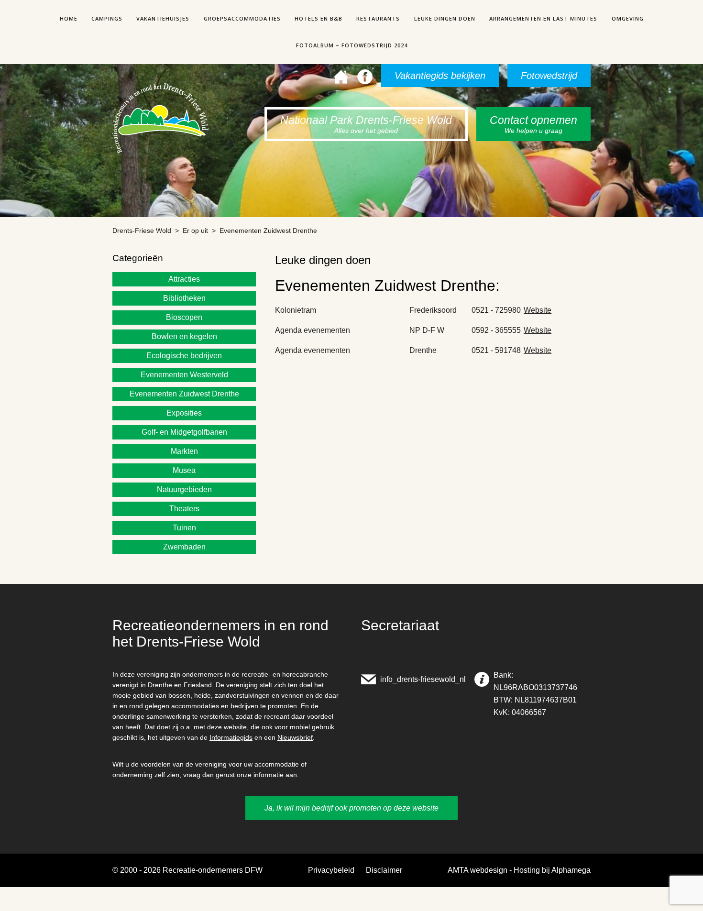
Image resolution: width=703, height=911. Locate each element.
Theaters (184, 509)
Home (68, 18)
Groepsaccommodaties (242, 18)
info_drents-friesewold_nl (423, 679)
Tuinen (184, 528)
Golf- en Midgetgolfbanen (184, 432)
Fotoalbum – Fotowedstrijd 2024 (351, 45)
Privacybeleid (331, 870)
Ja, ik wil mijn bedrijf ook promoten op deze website (351, 808)
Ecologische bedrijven (184, 355)
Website (537, 310)
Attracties (184, 279)
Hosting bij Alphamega (552, 870)
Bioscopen (184, 317)
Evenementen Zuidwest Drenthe (184, 394)
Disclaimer (384, 870)
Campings (106, 18)
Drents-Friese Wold (141, 230)
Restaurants (378, 18)
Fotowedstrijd (549, 75)
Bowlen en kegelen (184, 336)
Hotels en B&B (318, 18)
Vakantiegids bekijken (440, 75)
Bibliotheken (184, 298)
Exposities (184, 413)
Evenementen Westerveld (184, 375)
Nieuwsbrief (295, 737)
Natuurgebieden (184, 489)
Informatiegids (231, 737)
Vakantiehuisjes (162, 18)
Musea (184, 470)
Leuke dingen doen (444, 18)
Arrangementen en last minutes (543, 18)
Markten (184, 451)
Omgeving (628, 18)
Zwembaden (184, 547)
